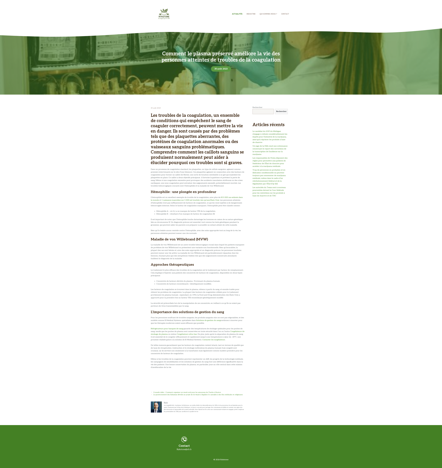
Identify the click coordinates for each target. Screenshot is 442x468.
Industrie (251, 14)
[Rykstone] (164, 14)
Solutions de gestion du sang (208, 320)
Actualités (237, 14)
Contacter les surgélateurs (213, 340)
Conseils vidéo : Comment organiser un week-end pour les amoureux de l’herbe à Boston (187, 392)
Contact (285, 14)
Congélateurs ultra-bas (187, 334)
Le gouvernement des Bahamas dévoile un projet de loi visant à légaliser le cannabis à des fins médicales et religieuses (198, 395)
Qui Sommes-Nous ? (268, 14)
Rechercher (257, 107)
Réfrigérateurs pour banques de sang (167, 329)
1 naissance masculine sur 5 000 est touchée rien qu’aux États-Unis (190, 200)
